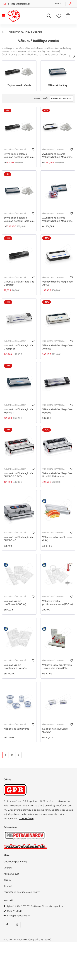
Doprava (8, 867)
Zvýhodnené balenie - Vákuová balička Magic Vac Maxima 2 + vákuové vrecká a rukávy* (19, 219)
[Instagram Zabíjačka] (17, 924)
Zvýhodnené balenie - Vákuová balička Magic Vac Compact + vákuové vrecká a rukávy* (19, 156)
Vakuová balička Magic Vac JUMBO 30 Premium (57, 475)
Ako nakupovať (11, 874)
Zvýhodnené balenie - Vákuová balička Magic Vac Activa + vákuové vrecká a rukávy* (57, 156)
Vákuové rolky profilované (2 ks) (57, 539)
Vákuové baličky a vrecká (15, 149)
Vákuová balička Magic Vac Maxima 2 (19, 411)
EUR (57, 4)
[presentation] (69, 56)
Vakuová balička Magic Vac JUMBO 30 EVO (19, 475)
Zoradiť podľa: (41, 98)
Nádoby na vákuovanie (16, 728)
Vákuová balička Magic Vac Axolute (57, 347)
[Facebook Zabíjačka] (7, 924)
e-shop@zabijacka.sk (19, 4)
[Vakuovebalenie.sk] (25, 846)
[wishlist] (61, 16)
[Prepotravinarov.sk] (25, 835)
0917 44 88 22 (14, 911)
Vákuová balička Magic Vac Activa (57, 283)
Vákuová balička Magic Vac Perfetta (57, 411)
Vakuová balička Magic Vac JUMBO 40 (19, 539)
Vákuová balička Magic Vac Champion (19, 347)
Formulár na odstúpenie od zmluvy (22, 892)
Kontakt (8, 886)
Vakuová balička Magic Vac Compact (19, 283)
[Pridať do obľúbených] (33, 149)
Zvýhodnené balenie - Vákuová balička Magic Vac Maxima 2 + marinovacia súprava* (57, 219)
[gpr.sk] (38, 790)
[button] (51, 16)
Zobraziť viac (26, 818)
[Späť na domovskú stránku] (3, 32)
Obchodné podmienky (15, 861)
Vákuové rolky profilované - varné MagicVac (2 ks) (57, 667)
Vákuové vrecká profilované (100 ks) (15, 603)
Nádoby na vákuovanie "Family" (55, 730)
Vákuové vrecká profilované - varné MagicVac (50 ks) (14, 667)
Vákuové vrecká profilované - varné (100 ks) (57, 603)
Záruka (7, 880)
